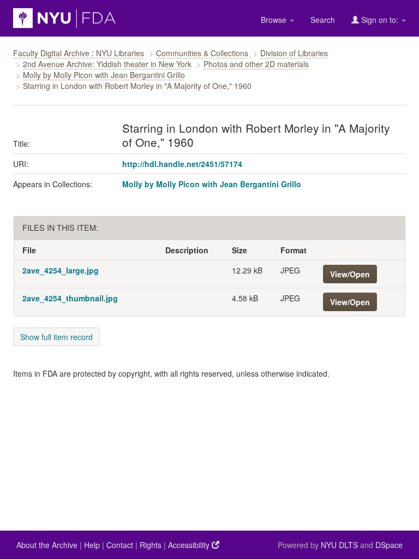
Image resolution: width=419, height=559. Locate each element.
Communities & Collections (202, 52)
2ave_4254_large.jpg (60, 270)
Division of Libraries (294, 52)
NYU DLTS (339, 544)
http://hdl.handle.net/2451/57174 (182, 163)
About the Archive (46, 544)
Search (322, 19)
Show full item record (56, 336)
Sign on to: (379, 19)
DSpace (389, 544)
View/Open (350, 274)
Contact (119, 544)
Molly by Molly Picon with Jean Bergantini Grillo (104, 74)
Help (92, 544)
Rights (150, 544)
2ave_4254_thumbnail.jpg (70, 298)
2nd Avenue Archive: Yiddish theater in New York (107, 63)
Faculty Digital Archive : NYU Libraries (78, 52)
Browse (275, 19)
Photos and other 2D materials (256, 63)
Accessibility (190, 544)
